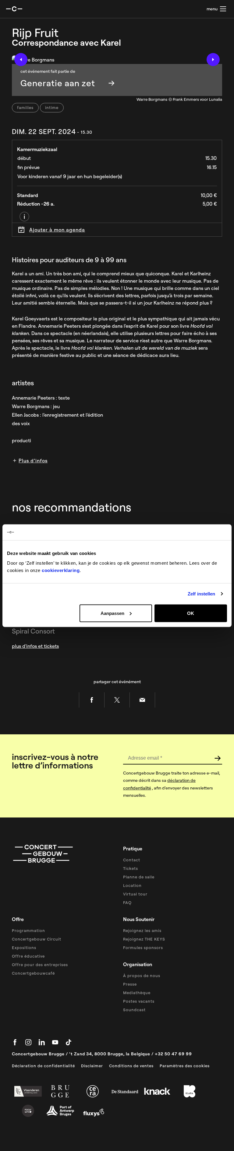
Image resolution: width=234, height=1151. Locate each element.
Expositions (24, 947)
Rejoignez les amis (142, 930)
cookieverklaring (61, 570)
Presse (130, 984)
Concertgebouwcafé (33, 973)
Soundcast (134, 1009)
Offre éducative (28, 956)
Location (132, 885)
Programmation (28, 930)
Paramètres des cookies (185, 1065)
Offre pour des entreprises (40, 964)
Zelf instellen (201, 593)
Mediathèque (137, 992)
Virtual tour (135, 893)
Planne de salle (138, 876)
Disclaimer (92, 1065)
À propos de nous (141, 975)
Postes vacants (138, 1001)
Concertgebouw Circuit (36, 939)
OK (190, 613)
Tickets (130, 868)
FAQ (127, 902)
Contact (131, 859)
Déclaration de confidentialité (43, 1065)
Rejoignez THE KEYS (144, 939)
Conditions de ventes (131, 1065)
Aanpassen (112, 613)
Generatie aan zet (57, 83)
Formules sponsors (143, 947)
